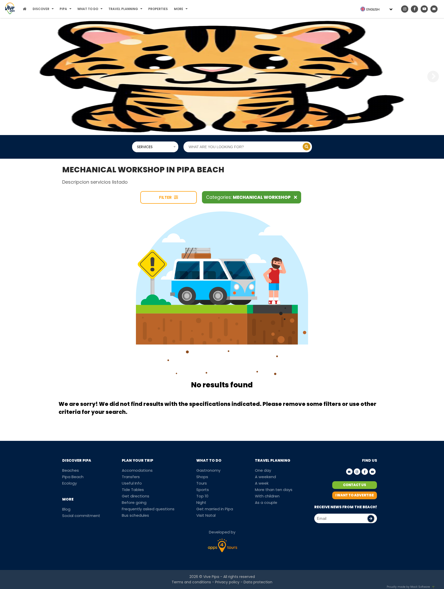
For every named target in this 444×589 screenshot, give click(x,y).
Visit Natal (206, 515)
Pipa (63, 9)
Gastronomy (208, 470)
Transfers (131, 476)
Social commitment (81, 515)
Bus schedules (135, 515)
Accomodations (137, 470)
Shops (202, 476)
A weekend (265, 476)
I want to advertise (354, 495)
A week (262, 483)
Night (201, 502)
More (178, 9)
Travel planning (123, 9)
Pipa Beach (73, 476)
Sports (202, 489)
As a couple (266, 502)
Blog (66, 509)
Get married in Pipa (214, 509)
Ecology (69, 483)
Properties (158, 9)
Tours (201, 483)
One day (263, 470)
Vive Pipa (211, 576)
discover (41, 9)
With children (267, 496)
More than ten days (273, 489)
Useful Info (132, 483)
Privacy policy (227, 582)
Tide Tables (133, 489)
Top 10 (202, 496)
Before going (134, 502)
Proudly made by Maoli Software (408, 587)
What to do (87, 9)
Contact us (354, 485)
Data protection (258, 582)
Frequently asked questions (148, 509)
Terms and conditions (191, 582)
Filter (166, 197)
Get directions (135, 496)
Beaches (70, 470)
